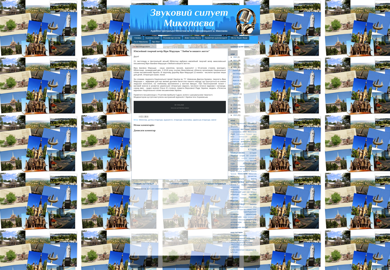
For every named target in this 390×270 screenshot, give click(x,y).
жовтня (236, 77)
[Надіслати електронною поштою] (140, 117)
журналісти (168, 120)
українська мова (250, 222)
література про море (239, 169)
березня (236, 94)
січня (235, 101)
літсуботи (239, 171)
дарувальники (235, 139)
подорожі (243, 198)
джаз (248, 139)
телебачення (252, 217)
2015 (235, 115)
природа (253, 204)
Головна (137, 38)
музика (233, 185)
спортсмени (234, 212)
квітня (235, 91)
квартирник (252, 158)
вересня (236, 80)
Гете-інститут (240, 134)
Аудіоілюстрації (152, 38)
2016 (235, 112)
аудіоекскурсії (241, 123)
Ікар (232, 149)
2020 (235, 64)
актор (233, 123)
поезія (252, 197)
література (178, 120)
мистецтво (251, 182)
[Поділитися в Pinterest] (147, 117)
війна (253, 129)
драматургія (245, 141)
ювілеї (213, 120)
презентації (238, 204)
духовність (246, 144)
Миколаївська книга (243, 179)
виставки (245, 129)
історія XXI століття (239, 158)
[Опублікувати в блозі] (142, 117)
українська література (201, 120)
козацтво (233, 160)
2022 (235, 57)
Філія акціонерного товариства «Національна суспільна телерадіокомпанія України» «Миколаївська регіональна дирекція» (243, 243)
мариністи (246, 171)
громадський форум (248, 136)
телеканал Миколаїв (238, 220)
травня (236, 87)
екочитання (234, 146)
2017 (235, 108)
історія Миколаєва (243, 151)
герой (233, 134)
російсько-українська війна (247, 207)
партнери (252, 194)
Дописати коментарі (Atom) (158, 189)
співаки (249, 209)
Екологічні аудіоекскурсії (216, 38)
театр (245, 217)
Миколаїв (242, 173)
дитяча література (155, 120)
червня (236, 84)
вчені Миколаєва (250, 132)
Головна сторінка (179, 183)
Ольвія (244, 194)
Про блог (156, 42)
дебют (243, 139)
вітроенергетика (236, 132)
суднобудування (250, 212)
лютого (236, 97)
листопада (237, 74)
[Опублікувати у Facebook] (146, 117)
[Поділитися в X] (144, 117)
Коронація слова (243, 160)
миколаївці (187, 120)
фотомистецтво (250, 225)
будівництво (235, 129)
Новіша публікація (144, 183)
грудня (235, 70)
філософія (235, 225)
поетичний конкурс (249, 201)
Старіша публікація (215, 183)
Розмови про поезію (171, 38)
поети (234, 200)
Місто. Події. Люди (239, 38)
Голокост (249, 134)
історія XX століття (248, 156)
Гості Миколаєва (141, 42)
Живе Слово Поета (193, 38)
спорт (254, 209)
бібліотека (143, 120)
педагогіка (234, 198)
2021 (235, 60)
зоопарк (253, 146)
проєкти (233, 207)
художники (236, 227)
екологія (253, 144)
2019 (235, 67)
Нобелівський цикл (238, 192)
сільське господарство (238, 209)
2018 (235, 105)
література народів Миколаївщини (243, 166)
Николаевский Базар (248, 189)
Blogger (211, 265)
